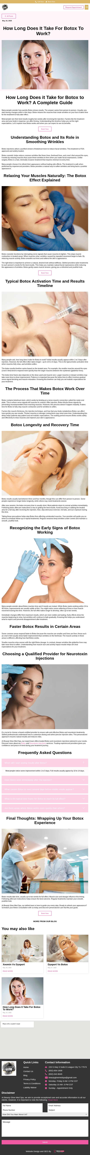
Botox (23, 743)
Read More (8, 971)
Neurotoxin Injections (38, 743)
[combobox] (45, 1114)
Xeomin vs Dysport (14, 964)
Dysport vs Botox (58, 964)
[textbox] (43, 1114)
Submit (45, 1142)
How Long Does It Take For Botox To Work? (21, 1008)
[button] (86, 7)
